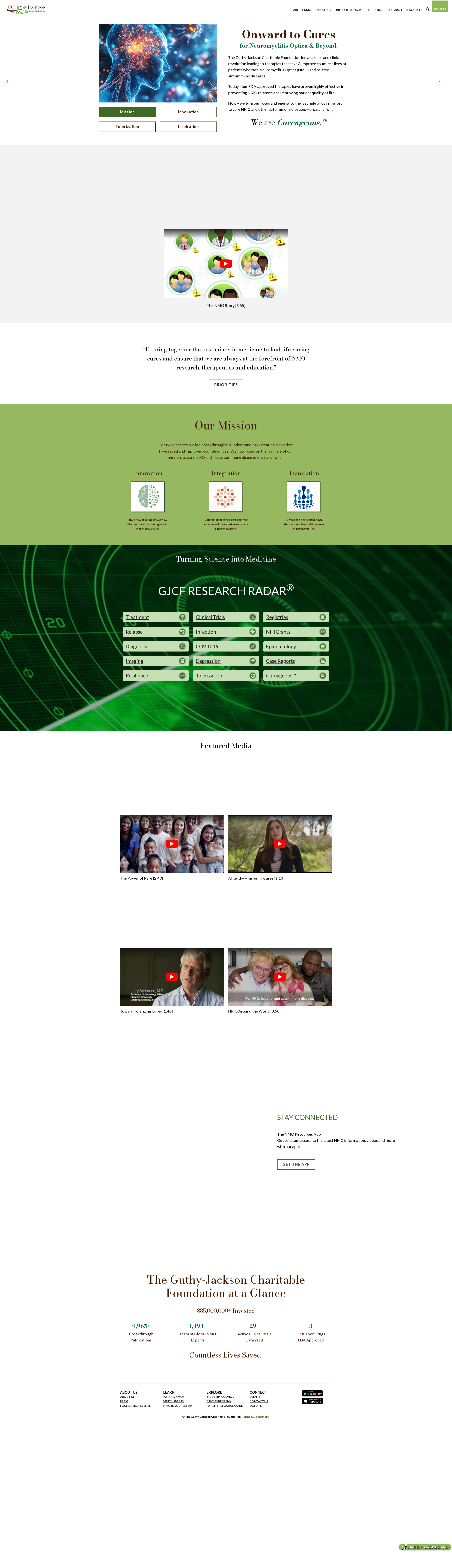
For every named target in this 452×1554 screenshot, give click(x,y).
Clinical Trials (210, 617)
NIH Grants (278, 632)
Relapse (134, 632)
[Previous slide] (7, 81)
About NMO (302, 9)
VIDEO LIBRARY (173, 1401)
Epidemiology (281, 646)
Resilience (137, 675)
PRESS (124, 1401)
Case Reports (280, 661)
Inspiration (188, 126)
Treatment (137, 617)
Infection (206, 632)
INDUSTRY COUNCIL (220, 1396)
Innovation (188, 111)
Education (375, 9)
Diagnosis (136, 646)
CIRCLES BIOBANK (219, 1401)
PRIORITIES (226, 384)
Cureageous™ (281, 675)
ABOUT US (127, 1396)
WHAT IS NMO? (173, 1396)
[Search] (428, 9)
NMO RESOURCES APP (178, 1405)
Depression (208, 661)
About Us (323, 9)
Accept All (69, 1539)
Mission (127, 111)
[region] (46, 1528)
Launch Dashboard (427, 1546)
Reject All (46, 1539)
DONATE (256, 1405)
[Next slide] (439, 81)
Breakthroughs (349, 9)
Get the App (296, 1164)
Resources (414, 9)
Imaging (134, 661)
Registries (277, 617)
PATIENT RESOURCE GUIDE (225, 1405)
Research (395, 9)
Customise (23, 1539)
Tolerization (127, 126)
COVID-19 (207, 646)
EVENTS (255, 1396)
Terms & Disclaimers (255, 1416)
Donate (440, 9)
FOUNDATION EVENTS (135, 1405)
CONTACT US (259, 1401)
